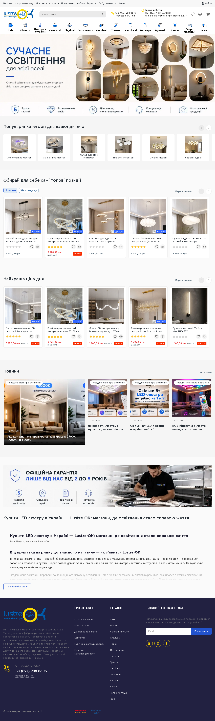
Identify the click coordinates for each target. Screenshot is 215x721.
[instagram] (157, 643)
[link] (23, 216)
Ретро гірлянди (118, 693)
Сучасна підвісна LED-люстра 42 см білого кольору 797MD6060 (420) (189, 240)
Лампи (113, 687)
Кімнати (114, 626)
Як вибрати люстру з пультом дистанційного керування (105, 427)
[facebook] (166, 643)
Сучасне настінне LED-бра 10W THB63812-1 (187, 330)
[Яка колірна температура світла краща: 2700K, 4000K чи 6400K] (44, 412)
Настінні (114, 656)
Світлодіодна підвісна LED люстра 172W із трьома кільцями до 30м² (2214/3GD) (105, 240)
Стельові (115, 638)
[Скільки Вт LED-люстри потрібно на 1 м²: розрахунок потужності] (149, 398)
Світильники (117, 650)
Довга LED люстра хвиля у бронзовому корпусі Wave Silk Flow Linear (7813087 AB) (104, 330)
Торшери (115, 674)
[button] (209, 128)
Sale (112, 619)
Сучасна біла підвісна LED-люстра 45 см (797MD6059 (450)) (146, 240)
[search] (102, 14)
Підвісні (114, 644)
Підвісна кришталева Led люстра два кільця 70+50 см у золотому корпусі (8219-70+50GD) (64, 240)
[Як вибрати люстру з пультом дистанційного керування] (107, 398)
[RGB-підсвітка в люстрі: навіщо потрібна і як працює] (191, 398)
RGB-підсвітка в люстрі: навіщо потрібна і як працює (189, 427)
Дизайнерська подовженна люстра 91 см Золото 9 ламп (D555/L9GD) (147, 330)
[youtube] (149, 643)
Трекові (114, 662)
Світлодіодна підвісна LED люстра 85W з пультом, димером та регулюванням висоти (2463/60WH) (21, 330)
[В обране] (31, 246)
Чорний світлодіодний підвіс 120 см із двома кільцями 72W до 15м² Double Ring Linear (22, 240)
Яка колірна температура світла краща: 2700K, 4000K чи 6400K (41, 438)
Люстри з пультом (120, 632)
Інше (112, 699)
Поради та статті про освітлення (24, 383)
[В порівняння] (37, 246)
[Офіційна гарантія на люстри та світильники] (107, 486)
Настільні (115, 668)
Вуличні (114, 680)
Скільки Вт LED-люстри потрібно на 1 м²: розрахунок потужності (147, 427)
